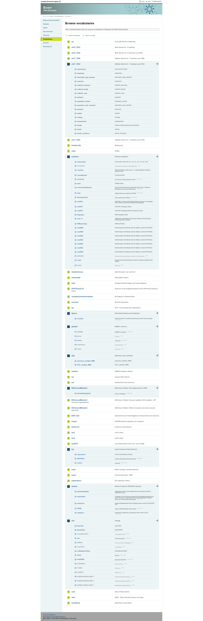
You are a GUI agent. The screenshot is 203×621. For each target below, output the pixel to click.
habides (74, 371)
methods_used (82, 93)
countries (80, 170)
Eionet (51, 16)
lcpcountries (81, 454)
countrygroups (82, 175)
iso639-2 (80, 201)
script (79, 260)
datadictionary (77, 272)
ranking (79, 117)
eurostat (74, 302)
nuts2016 (80, 244)
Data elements (48, 31)
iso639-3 (80, 206)
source (79, 340)
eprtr (73, 283)
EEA (51, 1)
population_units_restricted (86, 105)
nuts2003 (80, 228)
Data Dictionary (59, 16)
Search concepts (90, 35)
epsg (78, 193)
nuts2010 (80, 236)
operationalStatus (83, 491)
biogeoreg (80, 73)
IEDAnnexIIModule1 (79, 388)
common (75, 157)
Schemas (46, 35)
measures (80, 81)
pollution (80, 97)
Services (46, 43)
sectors (79, 463)
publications (76, 481)
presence (80, 109)
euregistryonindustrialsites (82, 296)
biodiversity (76, 145)
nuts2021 (80, 248)
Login (143, 1)
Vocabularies (47, 39)
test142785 (80, 559)
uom (73, 592)
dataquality (75, 277)
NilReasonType (82, 224)
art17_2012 (75, 64)
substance (80, 513)
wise (73, 597)
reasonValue (81, 496)
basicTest (80, 526)
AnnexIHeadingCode (84, 393)
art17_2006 (75, 58)
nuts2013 (80, 240)
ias (72, 377)
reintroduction (82, 121)
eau (78, 538)
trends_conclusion (83, 133)
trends (79, 129)
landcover (75, 427)
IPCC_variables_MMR (84, 365)
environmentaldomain (84, 187)
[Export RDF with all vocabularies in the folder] (157, 64)
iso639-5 (80, 211)
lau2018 (74, 444)
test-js (79, 555)
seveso (74, 486)
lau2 (73, 438)
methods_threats (82, 89)
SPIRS (79, 508)
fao (72, 308)
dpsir (79, 183)
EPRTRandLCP (77, 289)
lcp (72, 449)
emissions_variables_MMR (86, 361)
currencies (80, 179)
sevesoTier (80, 503)
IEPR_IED (75, 416)
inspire (74, 421)
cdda (73, 151)
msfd (73, 469)
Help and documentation (51, 20)
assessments (81, 69)
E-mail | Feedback (49, 614)
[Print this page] (146, 1)
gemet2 (74, 326)
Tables (45, 28)
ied (72, 382)
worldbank (75, 603)
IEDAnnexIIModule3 (79, 400)
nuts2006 (80, 232)
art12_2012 (75, 47)
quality (79, 113)
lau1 (73, 432)
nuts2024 (80, 252)
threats (79, 125)
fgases (74, 313)
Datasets (46, 24)
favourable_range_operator (86, 77)
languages (80, 215)
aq (72, 42)
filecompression (82, 197)
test (72, 521)
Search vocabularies (74, 35)
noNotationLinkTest (83, 551)
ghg (73, 356)
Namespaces (47, 46)
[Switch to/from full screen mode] (149, 1)
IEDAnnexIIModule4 (79, 408)
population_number (83, 101)
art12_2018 (75, 53)
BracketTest (81, 530)
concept (79, 332)
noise (73, 475)
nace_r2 (79, 218)
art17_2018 (75, 140)
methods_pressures (83, 85)
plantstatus (80, 458)
